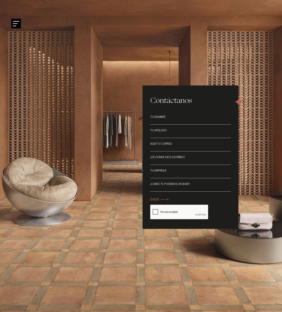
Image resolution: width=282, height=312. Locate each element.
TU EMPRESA (158, 170)
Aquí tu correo (161, 143)
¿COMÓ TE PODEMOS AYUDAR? (170, 184)
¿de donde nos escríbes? (167, 157)
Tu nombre (158, 116)
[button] (274, 156)
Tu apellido (158, 130)
